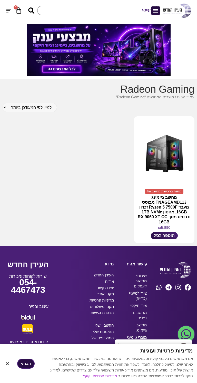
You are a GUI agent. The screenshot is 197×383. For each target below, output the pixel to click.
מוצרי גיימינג (137, 337)
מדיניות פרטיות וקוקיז (100, 376)
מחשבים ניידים (140, 315)
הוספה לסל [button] (164, 235)
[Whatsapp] (158, 287)
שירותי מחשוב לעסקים (140, 281)
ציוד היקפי (138, 305)
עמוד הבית (185, 97)
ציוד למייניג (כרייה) (138, 296)
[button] (155, 10)
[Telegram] (168, 287)
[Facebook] (188, 287)
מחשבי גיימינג (141, 327)
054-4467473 (28, 286)
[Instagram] (178, 287)
